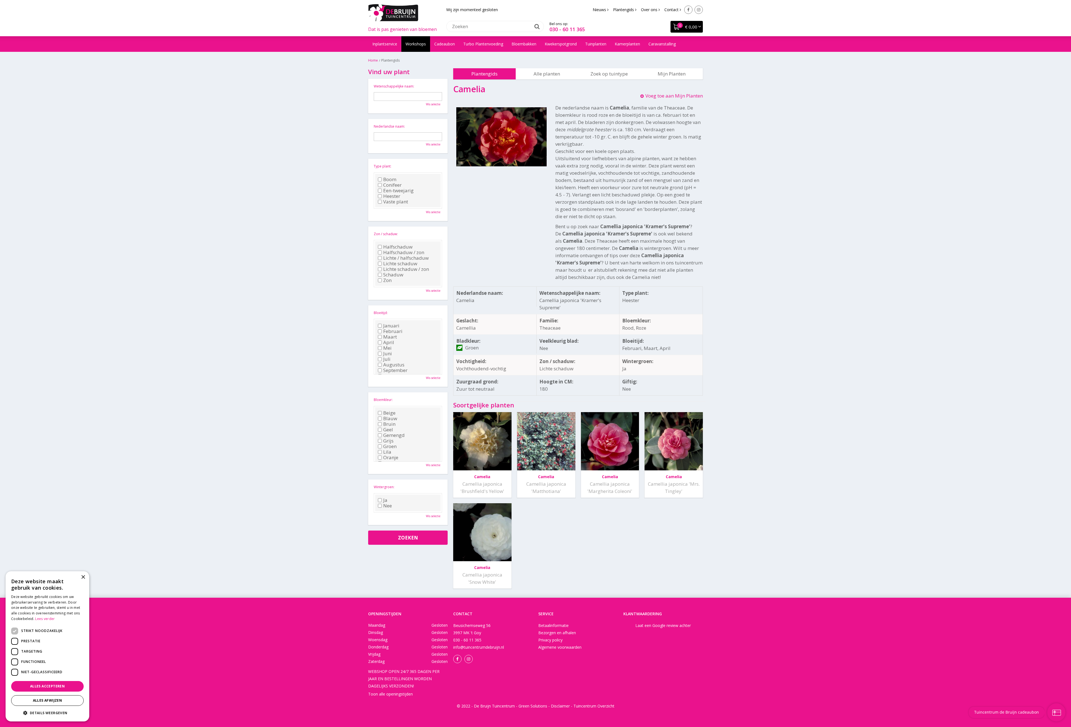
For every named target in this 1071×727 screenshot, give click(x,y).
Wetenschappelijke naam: (394, 86)
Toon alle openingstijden (390, 694)
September (395, 370)
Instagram (698, 10)
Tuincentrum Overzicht (593, 706)
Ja (385, 500)
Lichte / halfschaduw (406, 258)
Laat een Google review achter (663, 625)
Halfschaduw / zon (403, 252)
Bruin (389, 424)
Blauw (390, 418)
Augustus (393, 365)
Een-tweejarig (398, 191)
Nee (387, 506)
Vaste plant (395, 202)
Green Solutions (532, 706)
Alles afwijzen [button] (47, 700)
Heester (391, 196)
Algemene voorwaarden (560, 647)
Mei (387, 348)
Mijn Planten (672, 73)
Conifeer (392, 185)
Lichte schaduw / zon (406, 269)
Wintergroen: (384, 487)
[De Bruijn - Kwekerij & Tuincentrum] (393, 12)
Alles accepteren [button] (47, 686)
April (388, 342)
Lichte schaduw (400, 264)
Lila (387, 452)
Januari (391, 326)
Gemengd (394, 435)
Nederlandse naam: (389, 126)
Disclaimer (560, 706)
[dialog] (47, 646)
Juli (386, 359)
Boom (389, 179)
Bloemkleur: (383, 399)
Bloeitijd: (381, 312)
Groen (390, 446)
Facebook (688, 10)
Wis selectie (433, 104)
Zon (387, 280)
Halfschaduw (398, 247)
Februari (392, 331)
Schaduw (393, 275)
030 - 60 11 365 (567, 29)
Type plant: (382, 166)
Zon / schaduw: (386, 234)
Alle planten (547, 73)
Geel (388, 430)
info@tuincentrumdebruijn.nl (478, 647)
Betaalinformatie (553, 625)
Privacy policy (550, 640)
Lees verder (45, 618)
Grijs (388, 441)
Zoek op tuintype (609, 73)
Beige (389, 413)
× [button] (83, 577)
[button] (47, 712)
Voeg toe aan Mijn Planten (674, 96)
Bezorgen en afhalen (557, 632)
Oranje (390, 457)
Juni (387, 354)
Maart (390, 337)
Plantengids (484, 73)
